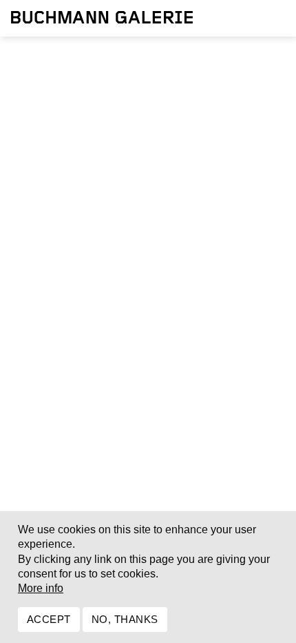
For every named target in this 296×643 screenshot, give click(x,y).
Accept (49, 619)
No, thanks (125, 619)
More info (40, 588)
